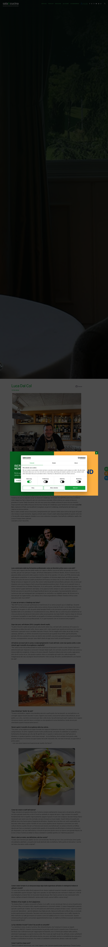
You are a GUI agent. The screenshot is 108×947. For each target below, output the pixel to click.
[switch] (46, 482)
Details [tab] (54, 463)
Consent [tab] (32, 463)
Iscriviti (18, 480)
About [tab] (76, 463)
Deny (33, 487)
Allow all (75, 487)
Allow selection (54, 487)
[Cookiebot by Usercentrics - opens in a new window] (79, 458)
